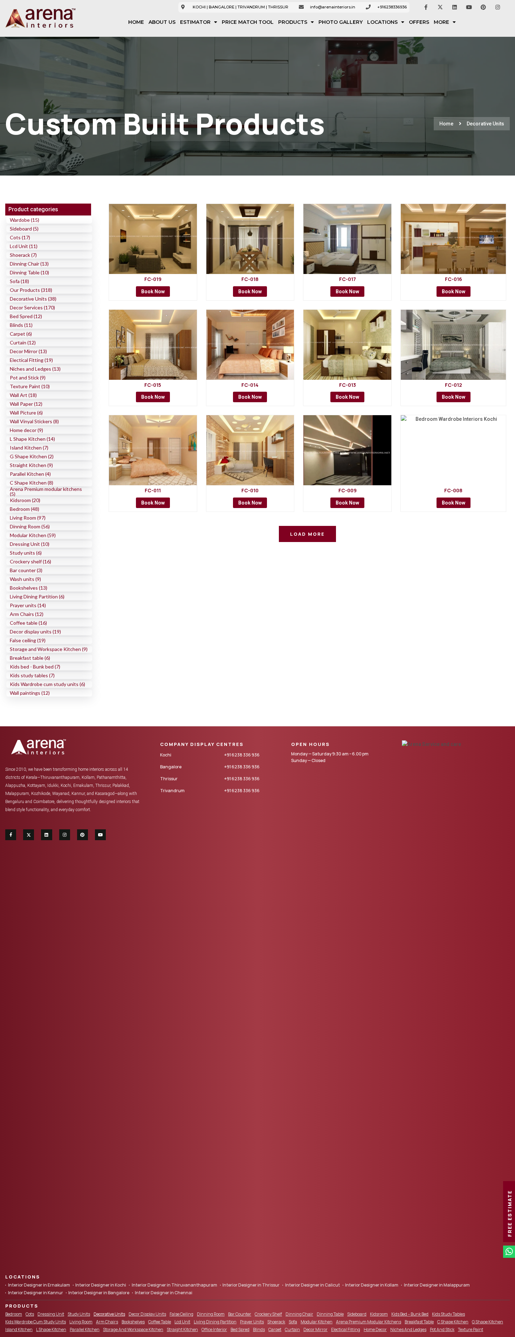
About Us (162, 22)
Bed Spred (240, 1329)
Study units (79, 1314)
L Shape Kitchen (51, 1329)
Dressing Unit (50, 1314)
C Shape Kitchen (452, 1322)
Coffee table (159, 1322)
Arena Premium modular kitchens (368, 1322)
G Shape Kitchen (487, 1322)
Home (136, 22)
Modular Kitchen (316, 1322)
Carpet (274, 1329)
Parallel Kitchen (84, 1329)
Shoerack (276, 1322)
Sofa (293, 1322)
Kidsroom (379, 1314)
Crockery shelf (268, 1314)
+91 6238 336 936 (242, 755)
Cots (30, 1314)
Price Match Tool (248, 22)
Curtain (292, 1329)
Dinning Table (330, 1314)
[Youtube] (469, 7)
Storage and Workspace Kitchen (133, 1329)
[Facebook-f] (426, 7)
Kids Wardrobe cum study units (35, 1322)
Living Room (80, 1322)
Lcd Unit (182, 1322)
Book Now (153, 291)
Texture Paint (470, 1329)
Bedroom (13, 1314)
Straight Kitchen (182, 1329)
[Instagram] (498, 7)
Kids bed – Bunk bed (409, 1314)
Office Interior (214, 1329)
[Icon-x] (440, 7)
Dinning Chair (299, 1314)
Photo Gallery (340, 22)
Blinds (259, 1329)
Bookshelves (133, 1322)
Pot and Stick (442, 1329)
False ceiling (181, 1314)
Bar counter (239, 1314)
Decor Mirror (315, 1329)
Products (292, 22)
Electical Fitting (345, 1329)
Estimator (195, 22)
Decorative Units (109, 1314)
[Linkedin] (454, 7)
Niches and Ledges (408, 1329)
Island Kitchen (19, 1329)
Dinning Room (211, 1314)
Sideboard (356, 1314)
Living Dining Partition (215, 1322)
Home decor (375, 1329)
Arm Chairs (107, 1322)
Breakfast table (419, 1322)
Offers (419, 22)
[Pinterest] (483, 7)
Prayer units (252, 1322)
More (441, 22)
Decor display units (147, 1314)
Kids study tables (448, 1314)
